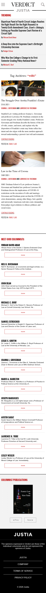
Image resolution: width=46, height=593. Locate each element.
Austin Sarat (7, 417)
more (23, 255)
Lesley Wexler (7, 455)
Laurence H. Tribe (9, 436)
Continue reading (7, 139)
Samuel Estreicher (10, 322)
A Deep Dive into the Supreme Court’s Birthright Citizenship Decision (22, 45)
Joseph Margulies (10, 398)
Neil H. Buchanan (9, 264)
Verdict (23, 4)
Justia (23, 10)
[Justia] (23, 534)
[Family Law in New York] (23, 499)
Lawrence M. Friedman (28, 108)
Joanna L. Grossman (8, 108)
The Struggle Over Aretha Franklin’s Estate (22, 100)
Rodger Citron (8, 51)
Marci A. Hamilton (10, 379)
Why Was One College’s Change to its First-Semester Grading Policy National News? (19, 59)
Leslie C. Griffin (8, 341)
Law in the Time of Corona (14, 171)
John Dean (6, 283)
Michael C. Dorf (8, 65)
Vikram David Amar (9, 38)
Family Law (13, 144)
